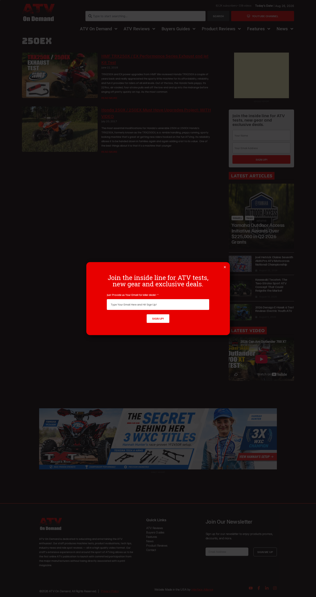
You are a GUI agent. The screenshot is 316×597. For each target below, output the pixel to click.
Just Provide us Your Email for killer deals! (132, 295)
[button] (224, 267)
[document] (158, 298)
